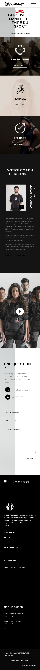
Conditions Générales (28, 665)
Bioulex (26, 660)
